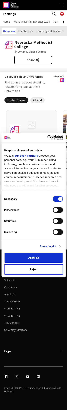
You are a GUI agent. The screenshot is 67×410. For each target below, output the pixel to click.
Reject (34, 269)
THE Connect (11, 322)
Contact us (10, 287)
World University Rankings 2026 (32, 21)
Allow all (33, 257)
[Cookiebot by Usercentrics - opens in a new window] (48, 137)
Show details (48, 246)
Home (6, 21)
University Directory (15, 330)
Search (54, 14)
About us (9, 294)
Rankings (9, 14)
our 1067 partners (26, 155)
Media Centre (12, 301)
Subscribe (9, 280)
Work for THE (12, 308)
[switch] (58, 210)
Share (31, 60)
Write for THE (12, 315)
